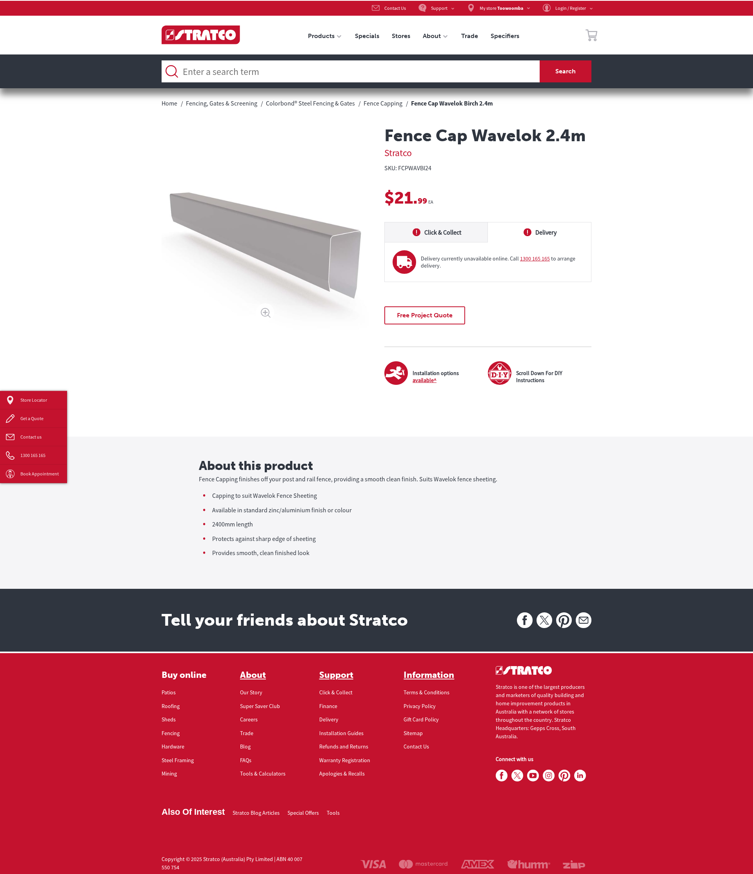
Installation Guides (341, 733)
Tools (333, 812)
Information (429, 675)
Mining (169, 773)
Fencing (171, 733)
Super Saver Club (260, 706)
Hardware (173, 746)
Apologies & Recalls (342, 773)
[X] (544, 620)
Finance (328, 706)
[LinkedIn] (580, 776)
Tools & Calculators (263, 773)
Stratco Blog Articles (256, 812)
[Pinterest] (564, 620)
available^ (425, 380)
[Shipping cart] (591, 36)
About (253, 675)
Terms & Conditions (426, 692)
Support (336, 675)
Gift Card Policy (421, 719)
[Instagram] (549, 776)
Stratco (398, 153)
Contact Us (416, 746)
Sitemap (413, 733)
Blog (245, 746)
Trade (246, 733)
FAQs (245, 760)
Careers (249, 719)
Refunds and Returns (343, 746)
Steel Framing (178, 760)
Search (565, 71)
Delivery (328, 719)
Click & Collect (336, 692)
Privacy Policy (420, 706)
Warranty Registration (344, 760)
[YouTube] (533, 776)
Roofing (171, 706)
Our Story (251, 692)
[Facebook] (525, 620)
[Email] (583, 620)
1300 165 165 (535, 258)
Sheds (169, 719)
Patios (169, 692)
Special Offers (303, 812)
